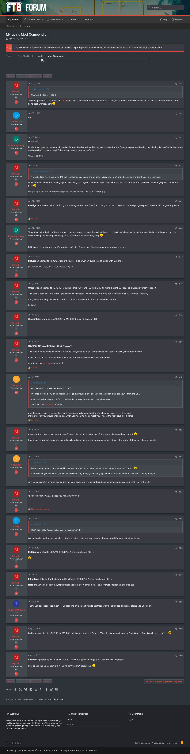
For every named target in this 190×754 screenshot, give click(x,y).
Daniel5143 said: (38, 89)
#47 (181, 257)
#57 (181, 575)
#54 (181, 492)
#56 (181, 548)
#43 (181, 137)
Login (130, 719)
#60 (181, 655)
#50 (181, 342)
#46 (181, 228)
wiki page (47, 363)
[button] (42, 19)
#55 (181, 518)
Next (46, 76)
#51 (181, 377)
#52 (181, 430)
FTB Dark (16, 743)
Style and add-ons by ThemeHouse (80, 750)
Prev (12, 76)
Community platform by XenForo (34, 750)
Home (69, 719)
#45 (181, 201)
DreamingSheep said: (40, 171)
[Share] (176, 83)
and (40, 509)
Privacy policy (158, 743)
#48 (181, 284)
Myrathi (11, 38)
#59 (181, 628)
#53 (181, 456)
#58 (181, 602)
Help (168, 743)
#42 (181, 113)
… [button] (36, 76)
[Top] (179, 743)
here (63, 100)
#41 (181, 83)
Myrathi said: (37, 383)
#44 (181, 166)
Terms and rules (142, 743)
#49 (181, 315)
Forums (70, 724)
